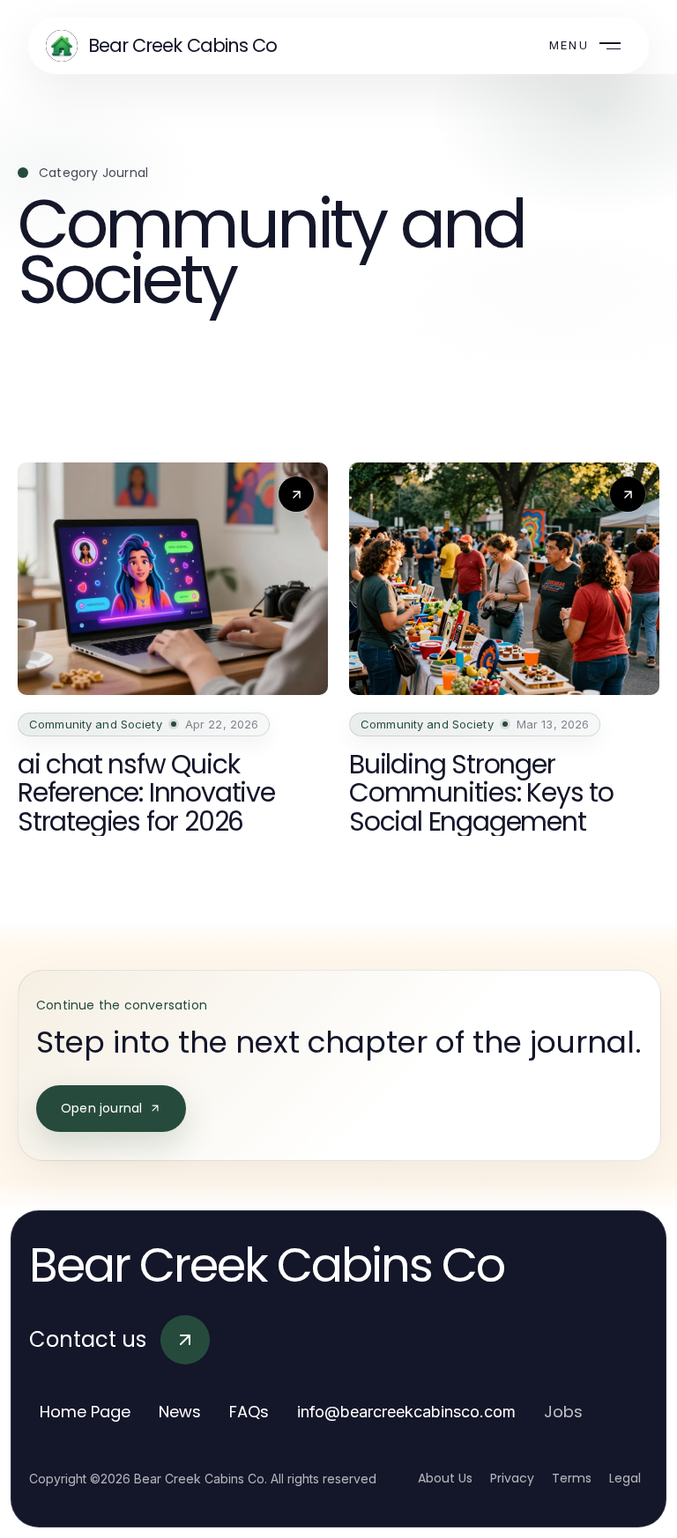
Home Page (85, 1412)
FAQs (249, 1412)
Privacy (512, 1478)
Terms (571, 1478)
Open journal (101, 1108)
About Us (445, 1478)
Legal (625, 1478)
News (180, 1412)
